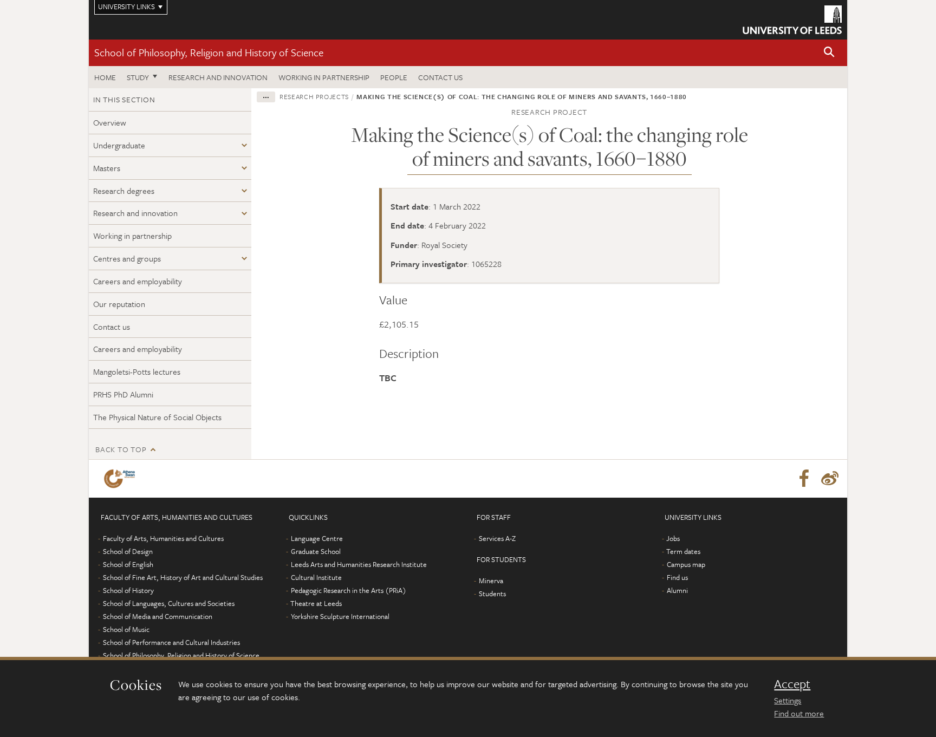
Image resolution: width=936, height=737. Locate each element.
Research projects (314, 96)
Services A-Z (497, 538)
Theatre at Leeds (316, 603)
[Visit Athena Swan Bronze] (122, 478)
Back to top (120, 449)
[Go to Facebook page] (803, 478)
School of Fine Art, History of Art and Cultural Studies (183, 577)
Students (492, 593)
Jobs (673, 538)
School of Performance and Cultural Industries (171, 642)
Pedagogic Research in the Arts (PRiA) (348, 590)
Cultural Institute (316, 577)
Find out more (799, 713)
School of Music (126, 629)
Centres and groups (127, 258)
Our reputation (119, 304)
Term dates (683, 551)
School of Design (128, 551)
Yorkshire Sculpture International (340, 616)
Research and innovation (218, 77)
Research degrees (123, 191)
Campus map (686, 564)
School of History (128, 590)
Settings (787, 700)
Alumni (677, 590)
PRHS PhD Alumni (123, 394)
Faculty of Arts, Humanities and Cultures (163, 538)
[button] (829, 53)
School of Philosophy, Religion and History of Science (208, 52)
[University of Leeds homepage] (792, 19)
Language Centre (317, 538)
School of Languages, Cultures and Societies (169, 603)
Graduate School (316, 551)
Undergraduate (119, 145)
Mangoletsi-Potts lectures (136, 371)
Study (138, 77)
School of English (128, 564)
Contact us (440, 77)
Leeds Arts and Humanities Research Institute (359, 564)
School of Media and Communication (157, 616)
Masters (106, 168)
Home (105, 77)
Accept (792, 683)
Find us (677, 577)
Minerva (491, 580)
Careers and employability (137, 281)
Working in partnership (323, 77)
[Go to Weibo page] (829, 478)
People (393, 77)
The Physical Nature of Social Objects (157, 417)
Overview (109, 122)
